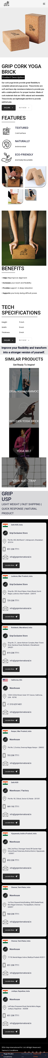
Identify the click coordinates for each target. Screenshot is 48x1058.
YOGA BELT (24, 451)
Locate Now (9, 565)
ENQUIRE (7, 108)
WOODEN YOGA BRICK (24, 421)
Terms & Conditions (10, 1050)
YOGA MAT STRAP (24, 481)
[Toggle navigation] (38, 4)
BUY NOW (22, 108)
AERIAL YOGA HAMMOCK (24, 391)
